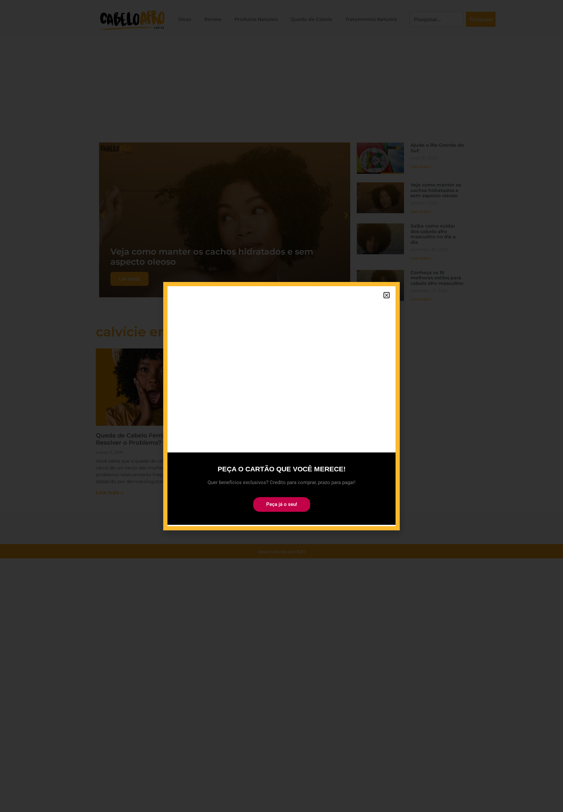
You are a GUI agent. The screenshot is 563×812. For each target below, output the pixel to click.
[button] (386, 295)
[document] (281, 406)
